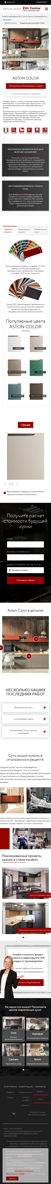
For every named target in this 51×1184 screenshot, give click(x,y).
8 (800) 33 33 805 (40, 1094)
